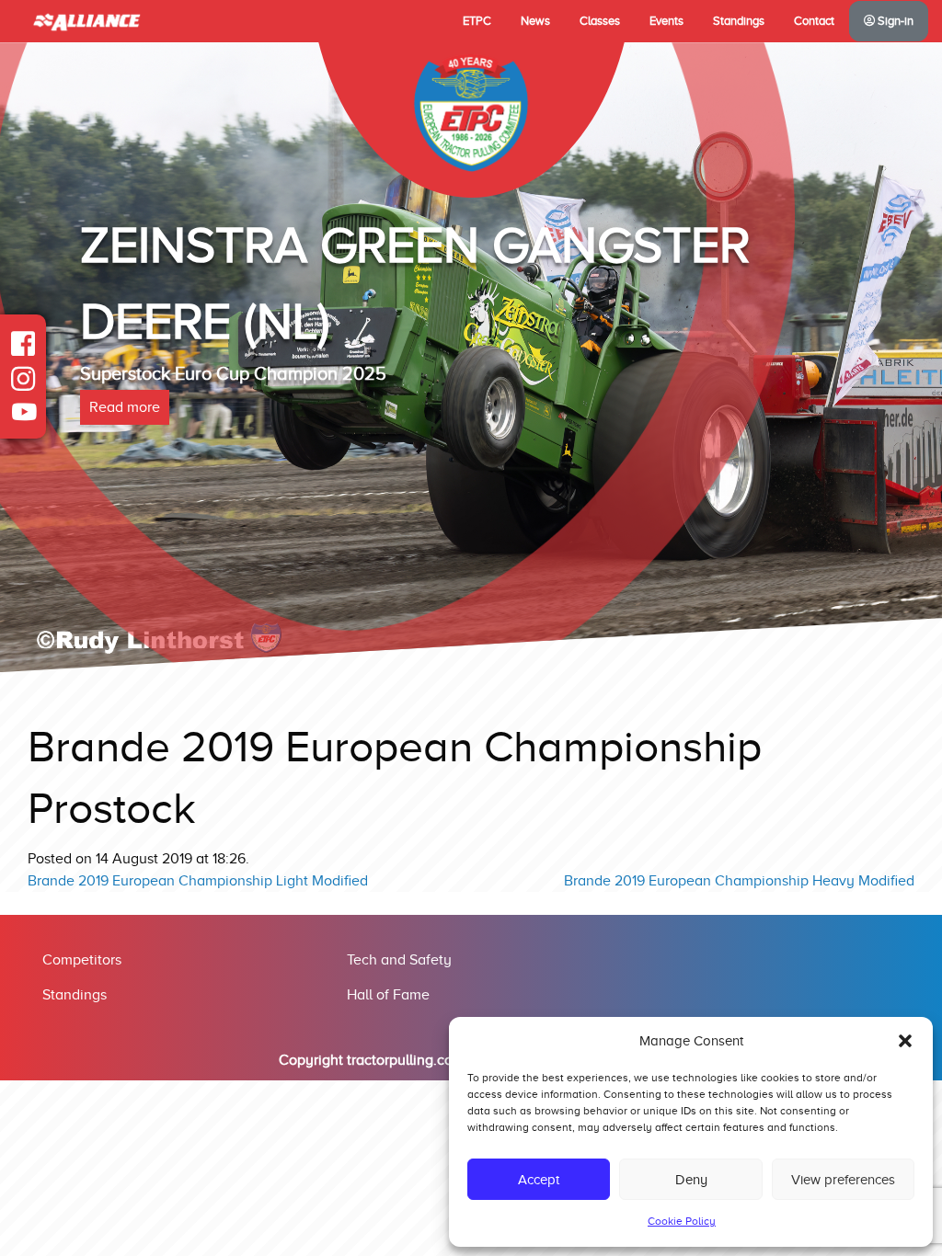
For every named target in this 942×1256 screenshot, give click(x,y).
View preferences (843, 1179)
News (535, 21)
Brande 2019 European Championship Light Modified (198, 881)
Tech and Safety (399, 960)
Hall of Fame (388, 995)
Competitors (81, 960)
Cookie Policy (682, 1221)
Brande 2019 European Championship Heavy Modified (739, 881)
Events (666, 21)
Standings (738, 21)
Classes (600, 21)
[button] (905, 1041)
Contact (814, 21)
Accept (538, 1179)
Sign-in (894, 21)
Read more (124, 407)
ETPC (477, 21)
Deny (691, 1179)
